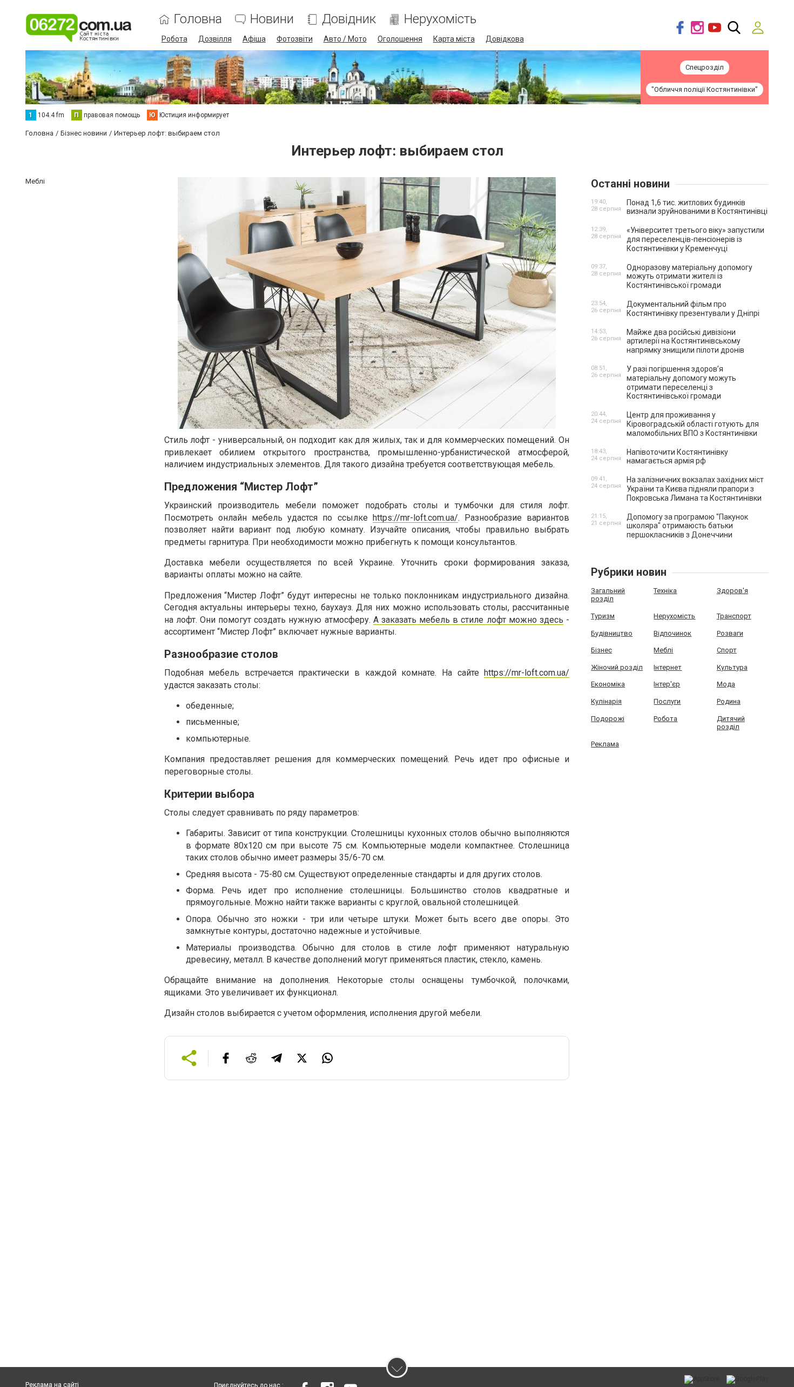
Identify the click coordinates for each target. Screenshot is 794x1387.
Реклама (605, 744)
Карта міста (454, 39)
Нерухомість (440, 19)
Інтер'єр (667, 684)
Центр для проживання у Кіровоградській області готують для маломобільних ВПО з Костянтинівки (693, 423)
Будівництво (611, 633)
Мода (726, 684)
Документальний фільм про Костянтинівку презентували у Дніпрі (693, 309)
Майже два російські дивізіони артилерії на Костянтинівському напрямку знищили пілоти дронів (685, 341)
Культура (732, 667)
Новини (272, 19)
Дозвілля (215, 39)
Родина (729, 701)
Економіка (608, 684)
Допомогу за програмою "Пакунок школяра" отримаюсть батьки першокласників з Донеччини (687, 526)
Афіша (254, 39)
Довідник (349, 19)
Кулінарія (606, 701)
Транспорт (734, 616)
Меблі (663, 650)
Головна (198, 19)
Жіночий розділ (617, 667)
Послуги (667, 701)
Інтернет (668, 667)
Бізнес (601, 650)
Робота (174, 39)
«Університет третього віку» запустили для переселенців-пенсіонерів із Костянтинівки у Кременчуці (695, 239)
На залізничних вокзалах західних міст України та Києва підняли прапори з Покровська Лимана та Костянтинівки (695, 488)
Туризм (603, 616)
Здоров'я (732, 591)
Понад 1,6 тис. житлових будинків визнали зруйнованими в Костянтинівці (697, 207)
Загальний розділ (608, 595)
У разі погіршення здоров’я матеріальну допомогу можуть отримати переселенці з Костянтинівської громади (681, 382)
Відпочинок (672, 633)
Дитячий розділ (731, 723)
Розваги (730, 633)
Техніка (665, 591)
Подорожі (607, 719)
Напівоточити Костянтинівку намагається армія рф (677, 457)
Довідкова (505, 39)
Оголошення (400, 39)
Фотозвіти (295, 39)
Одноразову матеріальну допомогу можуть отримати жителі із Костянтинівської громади (689, 276)
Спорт (727, 650)
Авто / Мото (345, 39)
